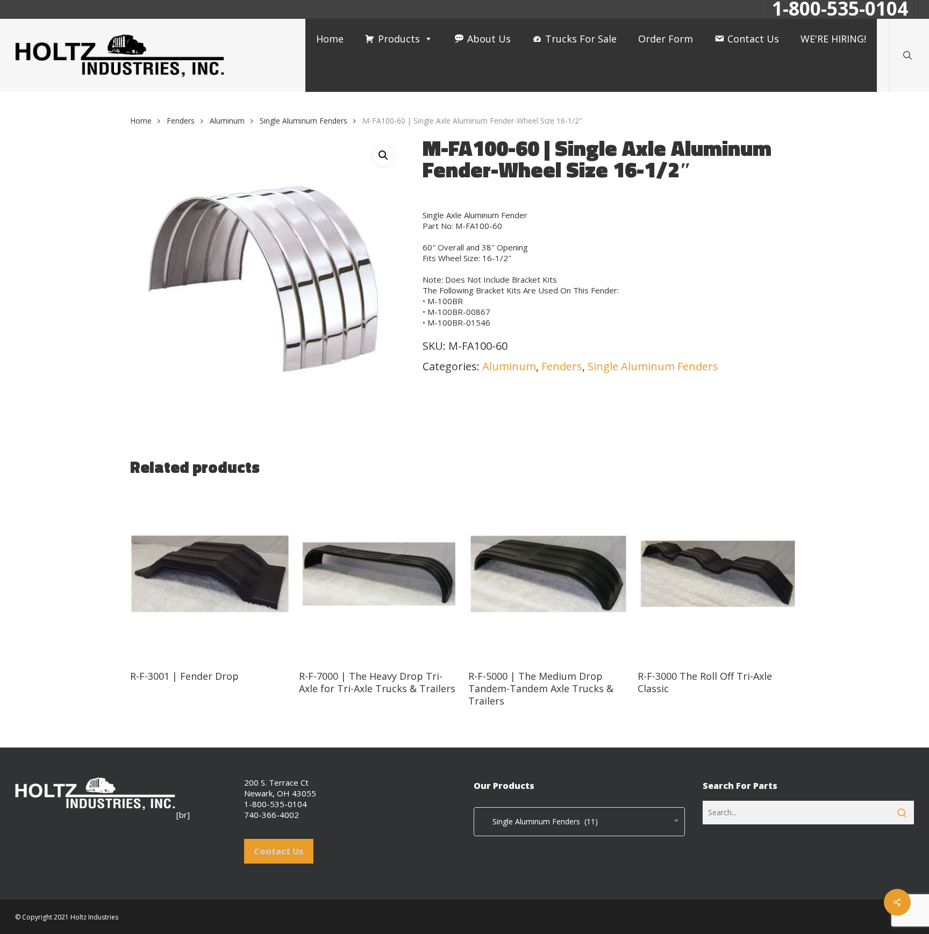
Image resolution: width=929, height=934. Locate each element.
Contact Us (753, 38)
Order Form (665, 38)
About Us (489, 38)
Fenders (181, 121)
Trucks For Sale (581, 38)
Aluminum (227, 121)
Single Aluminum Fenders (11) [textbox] (539, 821)
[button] (383, 155)
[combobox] (579, 821)
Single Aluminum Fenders (303, 121)
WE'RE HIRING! (833, 38)
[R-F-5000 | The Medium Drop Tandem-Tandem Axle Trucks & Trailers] (548, 574)
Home (330, 38)
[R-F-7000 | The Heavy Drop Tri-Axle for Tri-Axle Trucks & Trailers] (379, 574)
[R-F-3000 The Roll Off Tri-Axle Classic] (718, 574)
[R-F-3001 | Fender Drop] (210, 574)
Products (399, 38)
